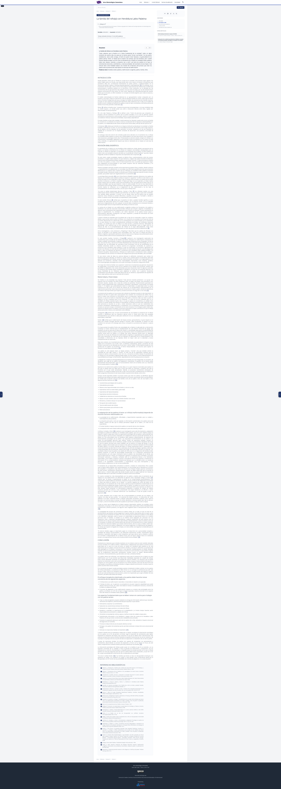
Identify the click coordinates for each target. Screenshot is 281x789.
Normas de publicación (167, 2)
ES (146, 47)
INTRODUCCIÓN (162, 22)
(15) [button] (119, 348)
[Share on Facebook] (170, 13)
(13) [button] (106, 312)
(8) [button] (112, 200)
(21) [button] (127, 630)
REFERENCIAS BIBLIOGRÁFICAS (165, 27)
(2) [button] (102, 107)
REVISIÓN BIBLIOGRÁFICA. (164, 24)
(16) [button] (114, 431)
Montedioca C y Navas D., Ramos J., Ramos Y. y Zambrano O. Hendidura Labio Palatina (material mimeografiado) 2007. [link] (126, 682)
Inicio (140, 2)
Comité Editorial (156, 2)
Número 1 (114, 11)
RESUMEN (161, 21)
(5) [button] (135, 173)
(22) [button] (141, 644)
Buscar (180, 7)
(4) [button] (140, 154)
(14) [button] (103, 320)
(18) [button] (99, 509)
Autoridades (177, 2)
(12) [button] (148, 290)
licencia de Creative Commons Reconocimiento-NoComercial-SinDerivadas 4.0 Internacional (140, 777)
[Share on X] (173, 13)
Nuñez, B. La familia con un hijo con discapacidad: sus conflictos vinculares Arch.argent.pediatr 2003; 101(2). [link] (126, 713)
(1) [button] (121, 104)
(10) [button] (125, 238)
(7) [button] (133, 191)
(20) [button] (126, 592)
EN (149, 47)
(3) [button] (140, 85)
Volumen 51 (108, 11)
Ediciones (147, 2)
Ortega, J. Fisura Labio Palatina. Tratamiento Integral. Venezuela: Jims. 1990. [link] (126, 742)
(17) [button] (152, 477)
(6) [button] (115, 176)
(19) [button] (139, 537)
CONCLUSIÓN (162, 25)
